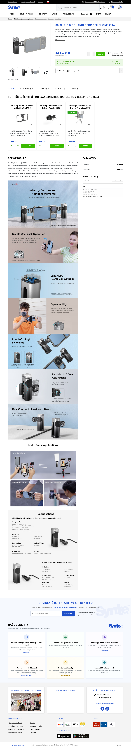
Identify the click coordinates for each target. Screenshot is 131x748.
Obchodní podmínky (16, 726)
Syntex (10, 19)
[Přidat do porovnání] (31, 124)
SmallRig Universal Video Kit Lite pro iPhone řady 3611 (80, 106)
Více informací (60, 40)
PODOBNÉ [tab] (42, 89)
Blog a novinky (35, 729)
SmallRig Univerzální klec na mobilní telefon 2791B (22, 106)
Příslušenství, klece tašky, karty (23, 19)
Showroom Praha (36, 726)
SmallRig (58, 19)
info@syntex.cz (106, 697)
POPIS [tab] (10, 89)
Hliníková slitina (117, 181)
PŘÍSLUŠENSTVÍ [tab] (25, 89)
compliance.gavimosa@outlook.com (92, 196)
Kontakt (40, 2)
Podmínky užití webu (16, 729)
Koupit (100, 54)
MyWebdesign (73, 745)
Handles (51, 19)
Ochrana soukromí (15, 732)
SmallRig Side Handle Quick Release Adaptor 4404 (51, 106)
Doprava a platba (15, 723)
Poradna (33, 732)
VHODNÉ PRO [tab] (59, 89)
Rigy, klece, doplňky (41, 19)
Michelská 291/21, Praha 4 (31, 690)
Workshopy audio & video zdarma (65, 607)
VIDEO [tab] (75, 89)
